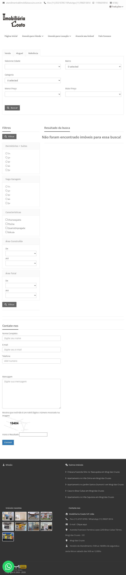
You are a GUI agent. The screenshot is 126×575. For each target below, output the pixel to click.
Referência (33, 53)
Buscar (14, 107)
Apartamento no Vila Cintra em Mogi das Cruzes (89, 478)
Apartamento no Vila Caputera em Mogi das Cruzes (90, 497)
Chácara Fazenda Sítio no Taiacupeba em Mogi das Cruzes (93, 472)
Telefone (6, 356)
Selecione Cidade (12, 61)
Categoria (9, 74)
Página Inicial (11, 36)
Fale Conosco (104, 36)
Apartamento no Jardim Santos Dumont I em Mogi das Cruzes (95, 484)
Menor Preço (11, 88)
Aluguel (19, 53)
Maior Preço (70, 88)
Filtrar (10, 136)
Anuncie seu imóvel (85, 36)
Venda (8, 53)
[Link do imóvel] (8, 516)
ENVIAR (8, 442)
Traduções (116, 6)
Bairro (68, 61)
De (7, 248)
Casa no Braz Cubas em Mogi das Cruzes (85, 490)
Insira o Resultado (10, 434)
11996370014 (101, 2)
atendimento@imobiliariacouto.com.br (24, 2)
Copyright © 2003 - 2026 (15, 572)
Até (7, 258)
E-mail (5, 344)
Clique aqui (82, 524)
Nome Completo (10, 333)
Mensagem (7, 376)
